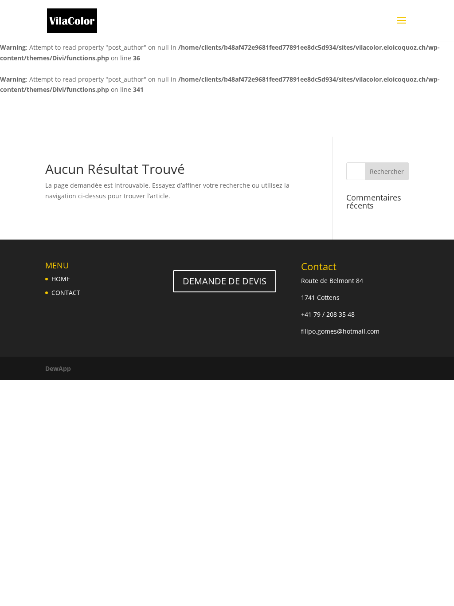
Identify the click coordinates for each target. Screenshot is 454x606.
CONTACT (65, 292)
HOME (60, 279)
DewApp (58, 368)
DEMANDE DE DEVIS (224, 281)
